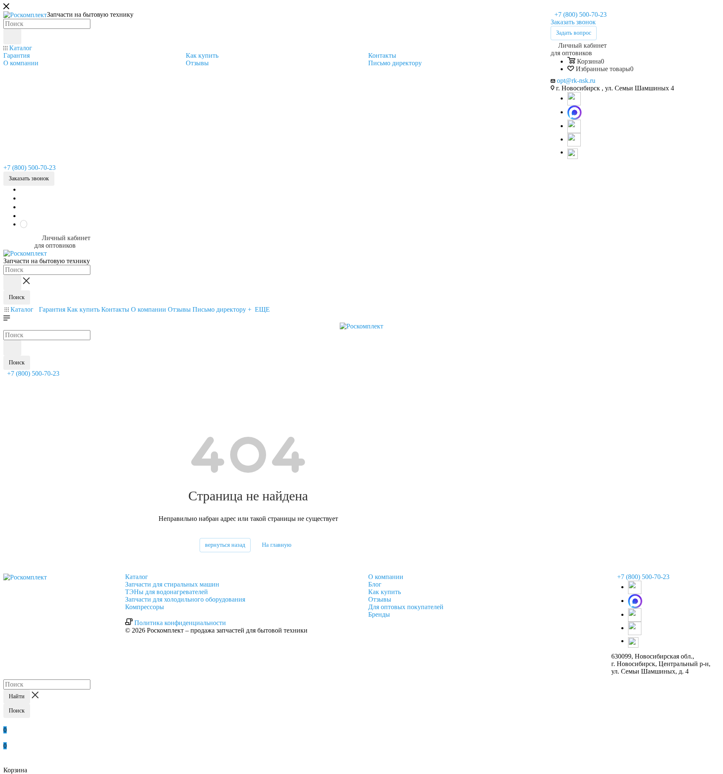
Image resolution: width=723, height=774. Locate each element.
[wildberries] (574, 139)
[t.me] (574, 153)
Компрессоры (144, 606)
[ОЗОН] (574, 125)
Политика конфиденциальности (180, 622)
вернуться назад (225, 545)
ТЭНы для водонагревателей (166, 591)
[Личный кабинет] (7, 382)
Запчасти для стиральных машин (172, 584)
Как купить (384, 591)
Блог (375, 584)
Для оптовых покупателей (406, 606)
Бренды (379, 614)
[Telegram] (574, 98)
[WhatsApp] (574, 111)
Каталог (136, 576)
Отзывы (379, 599)
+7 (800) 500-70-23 (580, 14)
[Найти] (12, 36)
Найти (17, 696)
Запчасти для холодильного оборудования (185, 599)
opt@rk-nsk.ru (576, 80)
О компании (385, 576)
